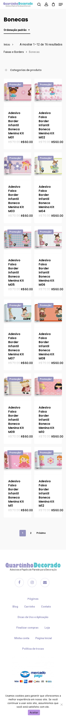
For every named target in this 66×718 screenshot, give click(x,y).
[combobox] (17, 30)
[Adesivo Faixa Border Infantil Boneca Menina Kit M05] (17, 240)
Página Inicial (43, 638)
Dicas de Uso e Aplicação (33, 617)
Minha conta (21, 638)
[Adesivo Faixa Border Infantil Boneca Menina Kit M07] (17, 313)
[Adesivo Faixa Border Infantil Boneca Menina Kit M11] (17, 460)
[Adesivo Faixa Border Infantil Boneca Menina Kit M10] (48, 387)
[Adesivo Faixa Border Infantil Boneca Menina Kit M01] (17, 92)
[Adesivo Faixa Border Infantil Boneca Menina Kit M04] (48, 166)
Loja (47, 627)
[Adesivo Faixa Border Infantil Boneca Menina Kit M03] (17, 166)
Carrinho (29, 606)
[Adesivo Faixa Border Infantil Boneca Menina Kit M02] (48, 92)
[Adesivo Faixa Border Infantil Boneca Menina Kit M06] (48, 240)
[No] (61, 704)
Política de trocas (33, 648)
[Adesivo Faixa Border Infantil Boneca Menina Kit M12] (48, 460)
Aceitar (34, 712)
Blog (15, 606)
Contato (46, 606)
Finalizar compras (27, 627)
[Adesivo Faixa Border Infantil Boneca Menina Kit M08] (48, 313)
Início (7, 44)
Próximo (41, 533)
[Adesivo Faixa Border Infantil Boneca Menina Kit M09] (17, 387)
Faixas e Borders (14, 52)
